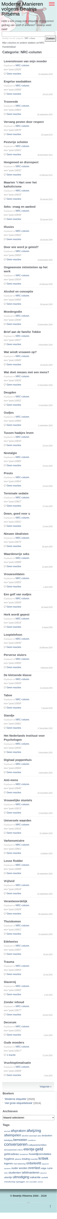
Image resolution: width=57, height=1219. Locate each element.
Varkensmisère (14, 840)
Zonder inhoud (14, 1002)
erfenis (20, 1150)
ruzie (49, 1168)
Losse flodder (13, 860)
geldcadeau (11, 1154)
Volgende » (45, 1086)
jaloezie (18, 1159)
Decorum (10, 1022)
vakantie (35, 1177)
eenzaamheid (10, 1150)
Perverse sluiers (15, 654)
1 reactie (11, 1055)
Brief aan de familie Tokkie (22, 331)
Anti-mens (11, 780)
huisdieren (24, 1154)
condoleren (32, 1140)
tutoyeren (43, 1173)
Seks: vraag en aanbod (19, 206)
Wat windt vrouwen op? (20, 352)
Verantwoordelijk (15, 901)
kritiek (43, 1158)
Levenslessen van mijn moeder (25, 61)
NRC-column (29, 38)
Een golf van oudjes (17, 594)
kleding (26, 1159)
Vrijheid (9, 881)
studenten (14, 1172)
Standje (9, 715)
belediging (8, 1140)
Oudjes (9, 412)
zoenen (40, 1182)
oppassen (45, 1164)
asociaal (33, 1136)
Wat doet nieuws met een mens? (26, 372)
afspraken (18, 1131)
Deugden (10, 392)
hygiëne (9, 1158)
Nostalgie (10, 453)
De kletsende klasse (17, 675)
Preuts (8, 473)
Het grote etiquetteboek (18, 1103)
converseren (16, 1144)
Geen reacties (14, 73)
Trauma (9, 961)
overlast (34, 1168)
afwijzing (34, 1131)
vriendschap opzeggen (14, 1182)
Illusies (9, 226)
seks (6, 1173)
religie (43, 1168)
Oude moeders (14, 1042)
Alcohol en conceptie (18, 291)
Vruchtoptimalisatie (17, 1062)
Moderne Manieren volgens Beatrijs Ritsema (22, 9)
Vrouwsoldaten (14, 574)
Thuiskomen (12, 921)
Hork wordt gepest (16, 614)
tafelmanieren (30, 1172)
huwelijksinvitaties (40, 1154)
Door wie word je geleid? (21, 247)
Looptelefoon (13, 634)
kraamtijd (34, 1159)
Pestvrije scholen (16, 142)
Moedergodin (13, 311)
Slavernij (10, 982)
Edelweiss (11, 941)
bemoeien (20, 1140)
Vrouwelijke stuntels (18, 800)
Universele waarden (17, 820)
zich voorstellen (31, 1182)
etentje (29, 1149)
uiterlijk (8, 1177)
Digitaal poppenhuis (18, 759)
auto (39, 1136)
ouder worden (19, 1168)
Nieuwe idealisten (16, 533)
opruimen (7, 1168)
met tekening (20, 1164)
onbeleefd (33, 1163)
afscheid (7, 1131)
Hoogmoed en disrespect (21, 162)
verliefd (44, 1177)
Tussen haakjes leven (19, 432)
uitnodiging (21, 1177)
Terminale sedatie (16, 493)
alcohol (25, 1136)
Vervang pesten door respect (24, 121)
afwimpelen (12, 1135)
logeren (8, 1163)
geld (39, 1149)
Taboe (8, 695)
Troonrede (11, 101)
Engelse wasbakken (17, 81)
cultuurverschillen (37, 1145)
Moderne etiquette (15, 1099)
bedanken (47, 1135)
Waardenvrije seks (16, 554)
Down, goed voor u (17, 513)
